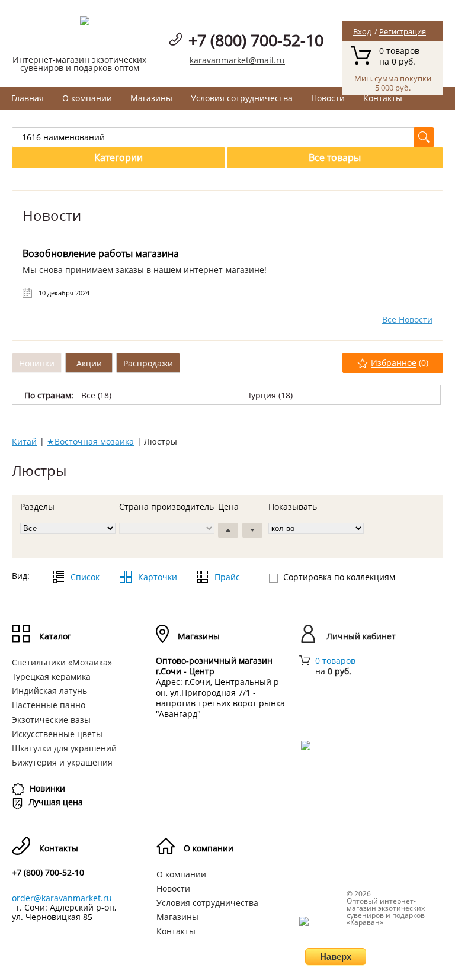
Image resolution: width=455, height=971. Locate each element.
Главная (27, 98)
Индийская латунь (49, 690)
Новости (328, 98)
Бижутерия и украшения (62, 762)
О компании (87, 98)
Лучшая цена (55, 802)
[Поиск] (424, 137)
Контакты (382, 98)
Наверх (335, 956)
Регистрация (402, 31)
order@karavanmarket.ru (62, 898)
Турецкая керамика (51, 676)
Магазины (151, 98)
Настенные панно (48, 704)
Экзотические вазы (51, 719)
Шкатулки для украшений (64, 748)
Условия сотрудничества (242, 98)
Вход (362, 31)
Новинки (37, 363)
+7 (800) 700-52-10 (255, 40)
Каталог (55, 636)
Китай (24, 441)
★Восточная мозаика (90, 441)
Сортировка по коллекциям (339, 577)
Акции (89, 363)
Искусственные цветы (57, 733)
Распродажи (148, 363)
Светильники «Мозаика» (62, 662)
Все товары (335, 157)
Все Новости (407, 319)
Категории (118, 157)
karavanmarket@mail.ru (237, 60)
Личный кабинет (361, 636)
